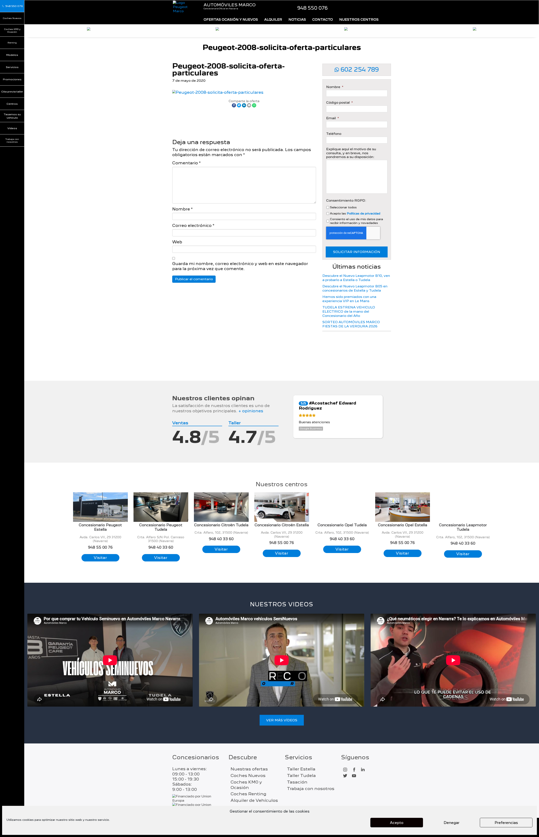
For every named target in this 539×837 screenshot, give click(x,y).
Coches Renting (248, 793)
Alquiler (273, 19)
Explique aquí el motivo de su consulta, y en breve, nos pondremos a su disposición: (351, 153)
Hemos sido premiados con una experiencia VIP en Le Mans (349, 299)
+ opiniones (250, 410)
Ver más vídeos (281, 720)
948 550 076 (312, 8)
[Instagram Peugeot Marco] (345, 770)
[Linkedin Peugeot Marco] (363, 770)
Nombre (182, 209)
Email (332, 118)
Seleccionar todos (343, 207)
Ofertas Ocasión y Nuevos (231, 19)
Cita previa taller (12, 91)
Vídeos (12, 128)
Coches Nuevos (12, 18)
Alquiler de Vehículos (254, 800)
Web (177, 242)
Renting (12, 42)
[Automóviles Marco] (184, 7)
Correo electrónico (193, 225)
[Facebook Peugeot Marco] (354, 770)
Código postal (339, 102)
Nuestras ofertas (249, 768)
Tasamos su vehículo (12, 116)
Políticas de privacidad (363, 213)
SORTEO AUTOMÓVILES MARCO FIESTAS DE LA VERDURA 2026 (351, 324)
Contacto (322, 19)
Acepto (396, 823)
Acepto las (355, 213)
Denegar (451, 823)
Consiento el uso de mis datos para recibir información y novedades (356, 221)
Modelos (12, 54)
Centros (12, 103)
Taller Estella (301, 768)
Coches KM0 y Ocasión (12, 30)
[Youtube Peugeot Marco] (354, 776)
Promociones (12, 79)
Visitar (100, 557)
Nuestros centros (359, 19)
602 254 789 (359, 69)
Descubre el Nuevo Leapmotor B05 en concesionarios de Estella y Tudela (354, 288)
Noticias (297, 19)
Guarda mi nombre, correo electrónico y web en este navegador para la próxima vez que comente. (240, 266)
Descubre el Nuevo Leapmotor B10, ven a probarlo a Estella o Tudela (356, 278)
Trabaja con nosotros (12, 140)
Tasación (297, 782)
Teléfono (333, 134)
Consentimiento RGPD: (346, 200)
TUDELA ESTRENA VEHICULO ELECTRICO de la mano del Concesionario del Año (348, 311)
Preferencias (506, 823)
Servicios (12, 67)
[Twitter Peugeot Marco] (345, 776)
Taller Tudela (301, 775)
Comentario (186, 163)
